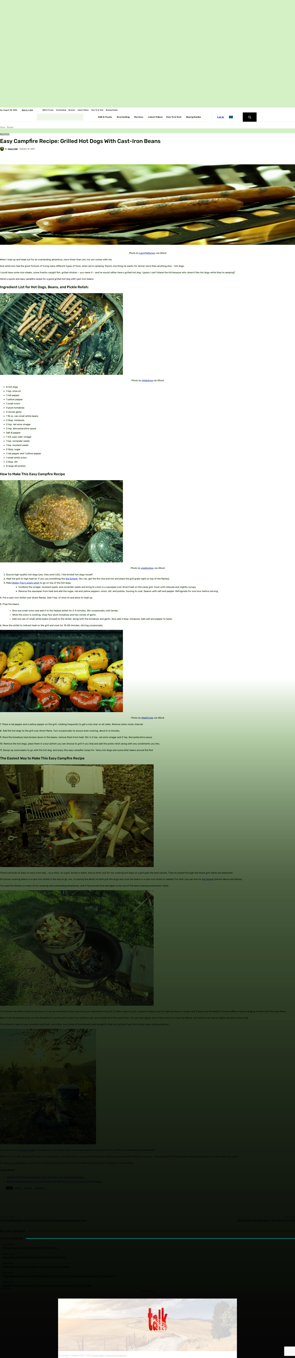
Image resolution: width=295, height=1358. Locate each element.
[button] (250, 117)
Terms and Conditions (116, 1355)
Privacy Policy (98, 1355)
